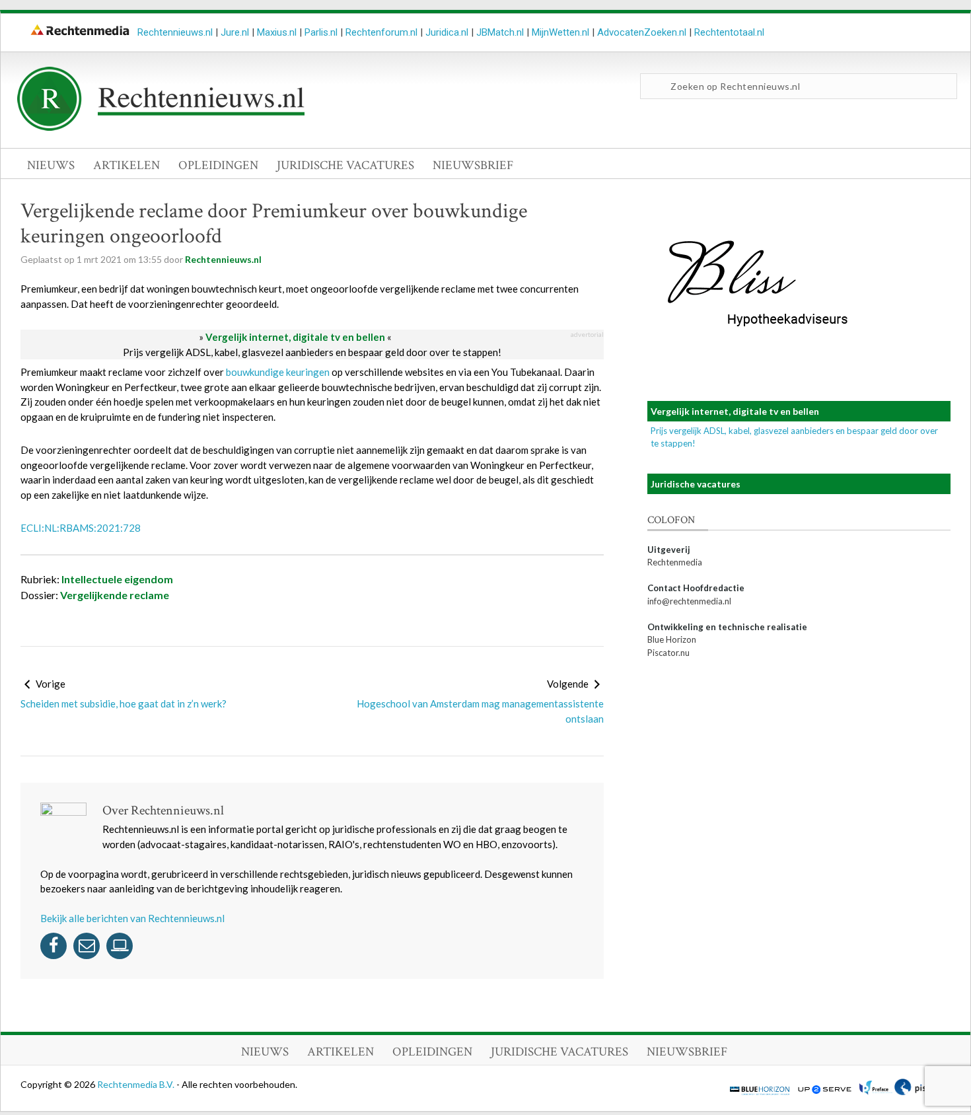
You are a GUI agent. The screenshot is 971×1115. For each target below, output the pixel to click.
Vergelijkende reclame (114, 595)
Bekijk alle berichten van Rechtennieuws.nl (132, 918)
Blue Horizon (671, 639)
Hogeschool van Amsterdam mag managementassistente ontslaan (480, 711)
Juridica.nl (446, 32)
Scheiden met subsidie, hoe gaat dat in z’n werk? (123, 703)
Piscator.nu (668, 652)
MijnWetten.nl (560, 32)
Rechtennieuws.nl (175, 32)
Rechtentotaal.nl (729, 32)
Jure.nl (235, 32)
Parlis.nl (321, 32)
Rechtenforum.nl (381, 32)
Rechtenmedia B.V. (136, 1084)
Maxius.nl (277, 32)
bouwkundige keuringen (278, 372)
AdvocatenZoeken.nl (641, 32)
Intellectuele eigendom (117, 579)
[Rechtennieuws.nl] (161, 127)
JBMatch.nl (500, 32)
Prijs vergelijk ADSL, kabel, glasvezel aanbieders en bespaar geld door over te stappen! (312, 352)
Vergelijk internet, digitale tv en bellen (295, 337)
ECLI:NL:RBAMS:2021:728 (80, 528)
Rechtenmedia (674, 562)
